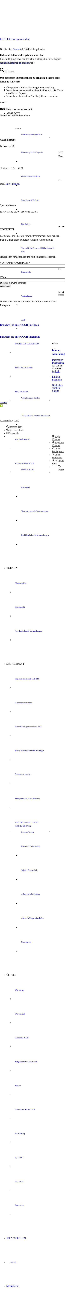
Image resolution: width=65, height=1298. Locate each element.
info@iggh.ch (13, 183)
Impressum (57, 359)
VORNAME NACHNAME (15, 262)
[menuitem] (42, 137)
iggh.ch (55, 371)
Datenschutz (58, 362)
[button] (1, 405)
